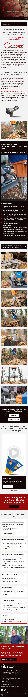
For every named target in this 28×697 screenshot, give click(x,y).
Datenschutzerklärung (12, 693)
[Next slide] (27, 462)
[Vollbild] (25, 200)
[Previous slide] (1, 462)
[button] (14, 178)
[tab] (11, 490)
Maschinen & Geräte (11, 23)
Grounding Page (22, 693)
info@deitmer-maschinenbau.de (11, 686)
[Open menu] (26, 19)
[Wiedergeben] (2, 200)
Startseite (4, 23)
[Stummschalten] (23, 200)
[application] (14, 178)
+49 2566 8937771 (7, 684)
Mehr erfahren (7, 486)
